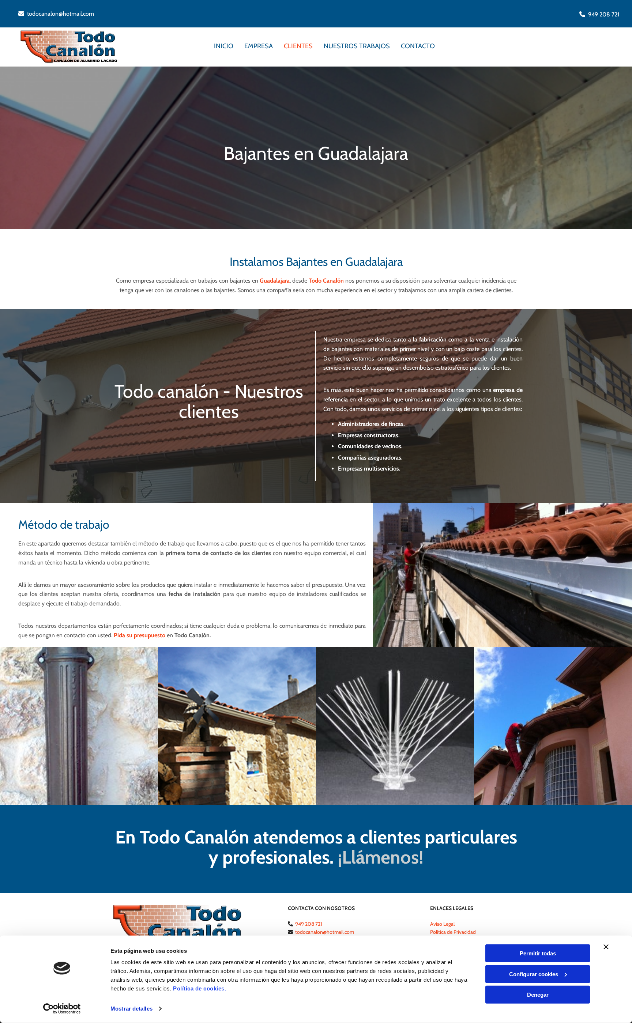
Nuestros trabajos (357, 46)
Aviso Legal (442, 924)
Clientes (298, 46)
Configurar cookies (533, 974)
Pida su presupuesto (139, 635)
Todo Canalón (326, 280)
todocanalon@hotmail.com (60, 13)
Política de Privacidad (453, 932)
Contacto (418, 46)
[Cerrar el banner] (606, 947)
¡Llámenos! (381, 857)
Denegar (538, 995)
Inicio (223, 46)
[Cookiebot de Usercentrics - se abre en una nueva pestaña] (62, 1008)
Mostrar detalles (131, 1008)
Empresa (258, 46)
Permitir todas (538, 953)
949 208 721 (603, 14)
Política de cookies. (199, 988)
